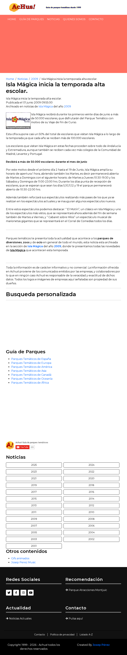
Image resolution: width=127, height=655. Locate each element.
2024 (91, 464)
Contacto (96, 19)
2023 (34, 471)
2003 (34, 539)
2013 (34, 505)
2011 (33, 512)
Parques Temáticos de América (31, 366)
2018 (91, 485)
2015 (34, 498)
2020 (91, 478)
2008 (91, 518)
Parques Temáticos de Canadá (31, 374)
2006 (91, 525)
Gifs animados (20, 558)
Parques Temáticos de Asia (28, 370)
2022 (91, 471)
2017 (34, 491)
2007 (34, 525)
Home (12, 19)
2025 (34, 464)
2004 (91, 532)
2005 (34, 532)
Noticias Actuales (20, 618)
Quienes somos (74, 19)
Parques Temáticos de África (30, 382)
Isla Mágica (46, 106)
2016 (91, 491)
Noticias (53, 19)
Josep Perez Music (23, 562)
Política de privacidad (62, 634)
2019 (34, 485)
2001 (34, 545)
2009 (34, 79)
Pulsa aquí (76, 618)
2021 (34, 478)
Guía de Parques (31, 19)
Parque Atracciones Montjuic (88, 590)
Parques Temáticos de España (31, 359)
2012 (91, 505)
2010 (91, 512)
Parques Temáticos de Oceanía (31, 378)
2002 (91, 539)
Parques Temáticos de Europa (31, 362)
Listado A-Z (86, 634)
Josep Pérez (101, 644)
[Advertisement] (63, 48)
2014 (91, 498)
